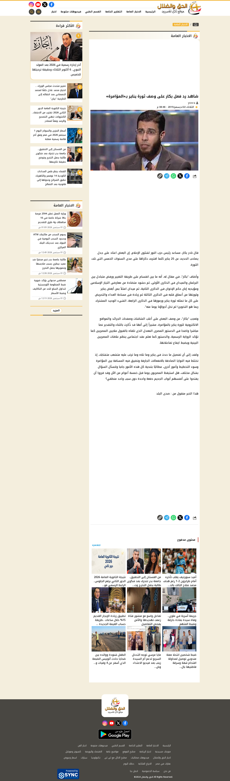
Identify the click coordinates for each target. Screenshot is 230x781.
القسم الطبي (93, 11)
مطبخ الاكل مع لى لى (115, 757)
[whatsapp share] (173, 176)
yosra (192, 102)
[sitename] (115, 706)
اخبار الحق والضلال (162, 757)
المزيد (56, 310)
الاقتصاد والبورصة (93, 751)
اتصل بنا (134, 771)
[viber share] (166, 176)
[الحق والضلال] (196, 24)
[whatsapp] (160, 176)
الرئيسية (150, 11)
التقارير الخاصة (113, 11)
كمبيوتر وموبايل (73, 751)
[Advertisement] (144, 66)
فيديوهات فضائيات (140, 757)
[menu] (39, 12)
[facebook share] (187, 176)
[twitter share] (180, 176)
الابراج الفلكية (145, 763)
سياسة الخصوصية (150, 771)
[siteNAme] (179, 8)
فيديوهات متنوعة (71, 11)
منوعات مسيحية (163, 751)
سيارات (84, 757)
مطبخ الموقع (129, 751)
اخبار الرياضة (145, 751)
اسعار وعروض (70, 757)
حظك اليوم (128, 763)
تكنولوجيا (95, 757)
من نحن (167, 771)
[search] (32, 12)
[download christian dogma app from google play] (115, 734)
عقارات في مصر (163, 763)
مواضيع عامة (112, 751)
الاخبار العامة (133, 11)
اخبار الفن (51, 11)
